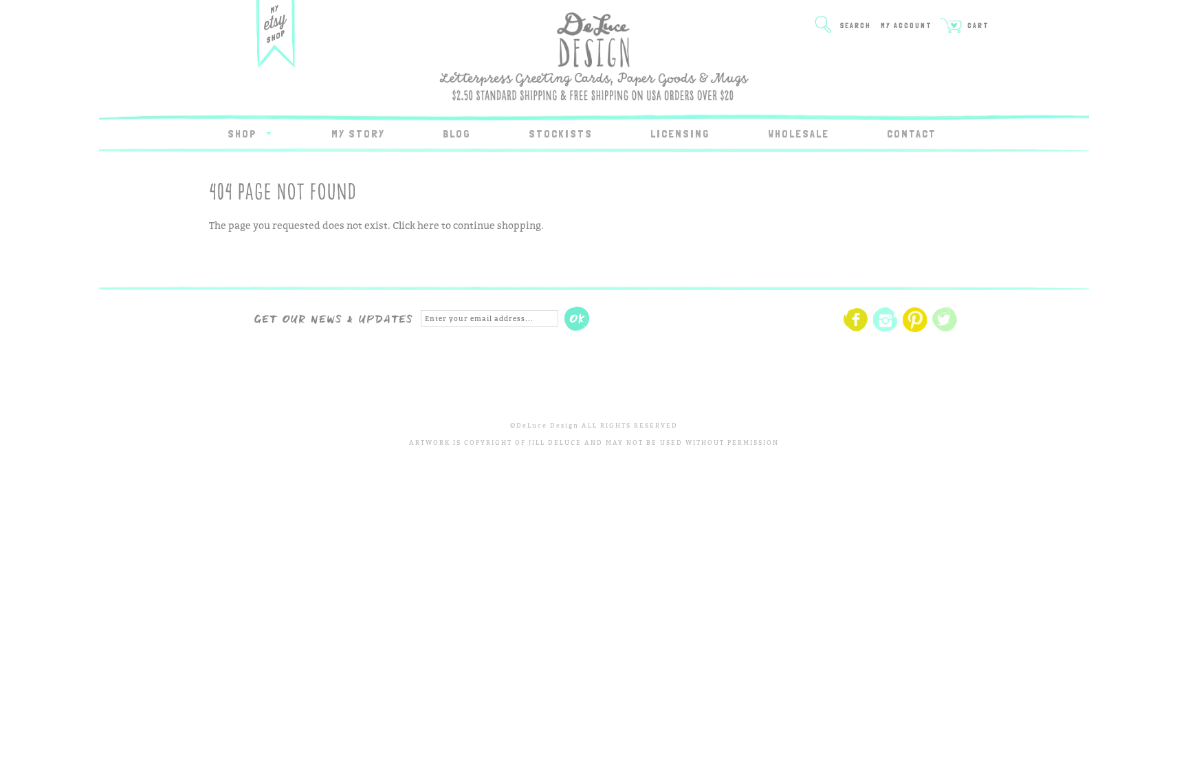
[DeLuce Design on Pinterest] (915, 330)
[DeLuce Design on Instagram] (885, 330)
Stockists (561, 133)
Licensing (680, 133)
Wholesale (798, 133)
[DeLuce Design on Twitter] (944, 330)
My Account (906, 25)
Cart (977, 25)
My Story (358, 133)
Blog (457, 133)
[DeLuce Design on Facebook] (856, 330)
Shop (244, 133)
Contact (911, 133)
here (428, 225)
